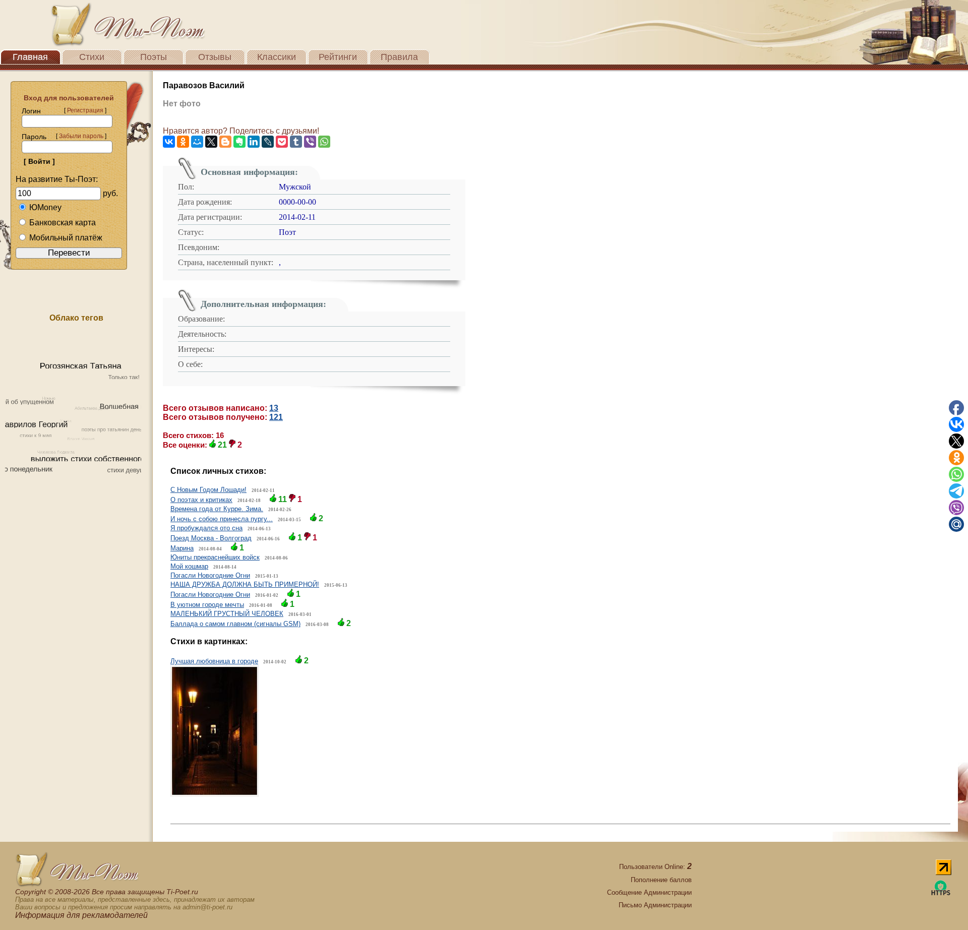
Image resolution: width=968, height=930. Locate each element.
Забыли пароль (81, 136)
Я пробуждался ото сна (206, 528)
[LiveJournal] (268, 142)
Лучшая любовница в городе (214, 661)
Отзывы (214, 57)
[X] (211, 142)
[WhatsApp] (324, 142)
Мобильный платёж (65, 237)
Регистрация (85, 110)
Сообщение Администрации (649, 892)
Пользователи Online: (655, 867)
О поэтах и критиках (201, 500)
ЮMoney (45, 207)
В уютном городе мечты (207, 604)
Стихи (91, 57)
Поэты (153, 57)
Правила (399, 57)
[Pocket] (282, 142)
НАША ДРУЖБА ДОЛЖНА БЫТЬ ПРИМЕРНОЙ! (244, 584)
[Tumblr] (296, 142)
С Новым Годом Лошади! (208, 489)
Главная (30, 57)
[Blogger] (225, 142)
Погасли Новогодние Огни (210, 575)
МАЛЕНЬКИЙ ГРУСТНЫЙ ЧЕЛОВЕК (226, 613)
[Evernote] (239, 142)
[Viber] (310, 142)
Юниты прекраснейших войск (215, 557)
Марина (182, 548)
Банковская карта (62, 222)
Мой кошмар (189, 566)
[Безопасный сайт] (940, 893)
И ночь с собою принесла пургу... (221, 519)
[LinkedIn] (254, 142)
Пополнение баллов (661, 880)
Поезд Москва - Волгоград (211, 538)
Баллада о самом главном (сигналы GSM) (235, 624)
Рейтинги (338, 57)
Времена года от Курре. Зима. (216, 509)
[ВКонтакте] (169, 142)
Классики (276, 57)
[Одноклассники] (183, 142)
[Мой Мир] (197, 142)
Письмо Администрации (655, 905)
